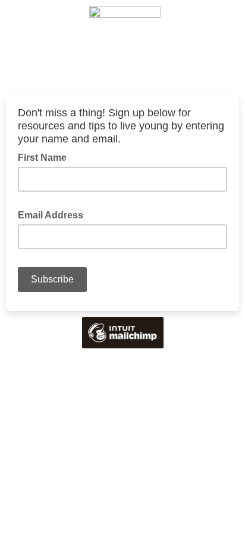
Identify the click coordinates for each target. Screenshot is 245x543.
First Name (42, 158)
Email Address (54, 214)
